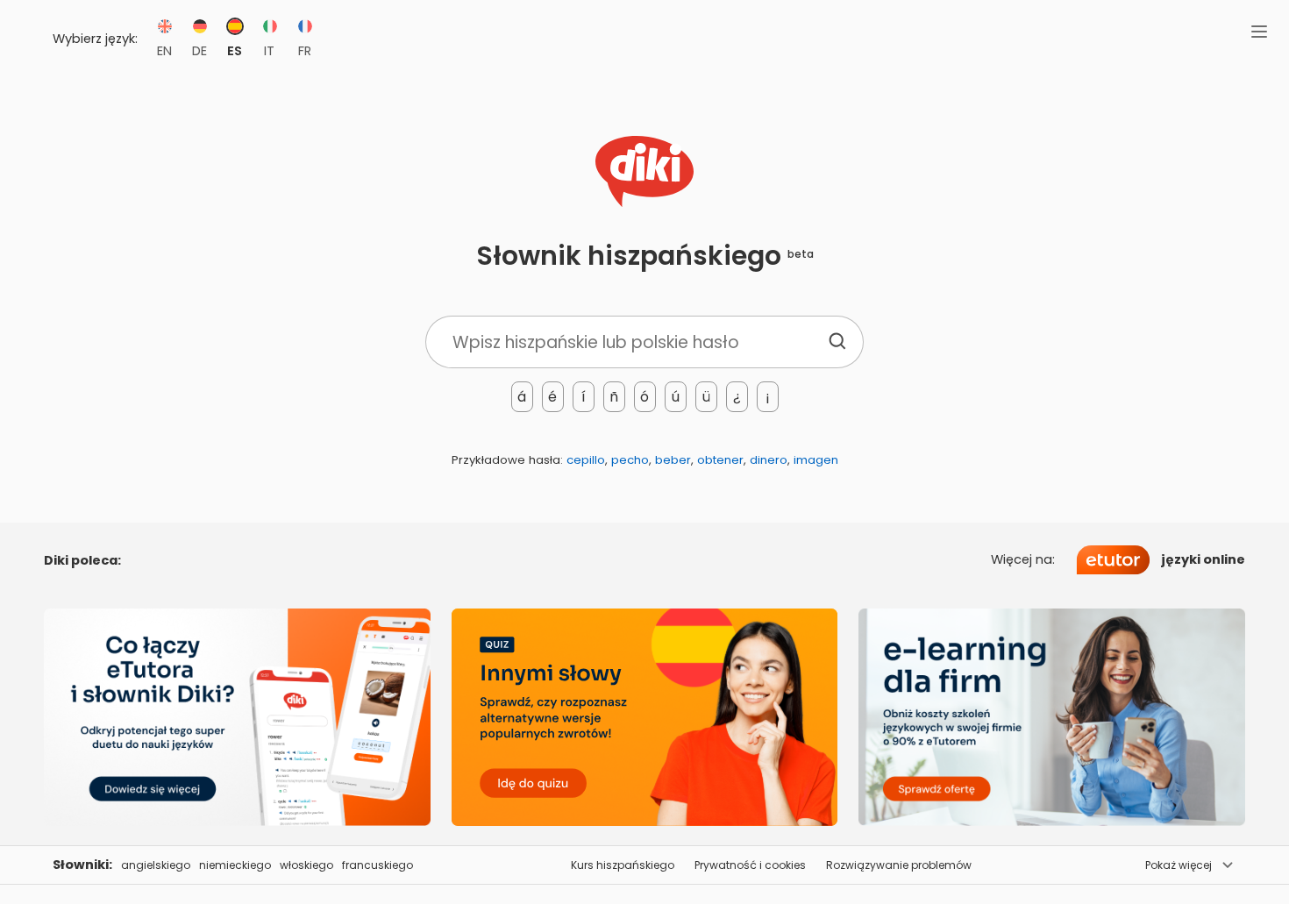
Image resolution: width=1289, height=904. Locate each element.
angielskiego (155, 865)
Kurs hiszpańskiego (622, 865)
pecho (630, 460)
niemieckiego (235, 865)
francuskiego (377, 865)
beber (673, 460)
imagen (816, 460)
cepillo (585, 460)
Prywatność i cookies (750, 865)
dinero (768, 460)
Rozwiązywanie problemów (899, 865)
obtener (720, 460)
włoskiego (306, 865)
